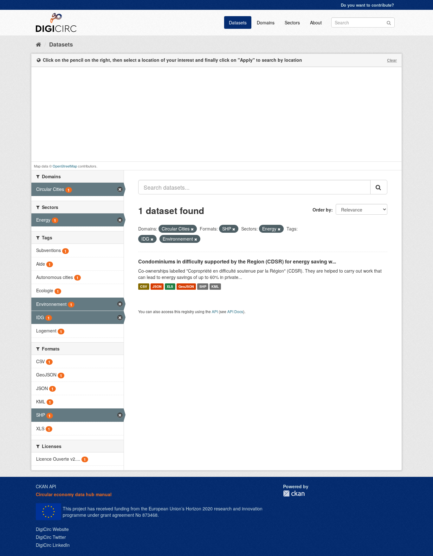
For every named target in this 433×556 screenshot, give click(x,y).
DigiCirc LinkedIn (53, 545)
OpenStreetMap (65, 165)
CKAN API (46, 486)
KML (215, 286)
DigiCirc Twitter (51, 537)
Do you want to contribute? (367, 5)
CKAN (294, 493)
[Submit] (388, 22)
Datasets (238, 22)
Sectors (292, 22)
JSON (157, 286)
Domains (266, 22)
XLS (170, 286)
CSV (143, 286)
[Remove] (192, 228)
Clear (392, 60)
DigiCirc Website (52, 529)
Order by (322, 209)
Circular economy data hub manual (74, 494)
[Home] (38, 44)
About (316, 22)
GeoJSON (186, 286)
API (215, 311)
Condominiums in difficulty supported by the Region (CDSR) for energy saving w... (237, 261)
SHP (202, 286)
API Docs (235, 311)
